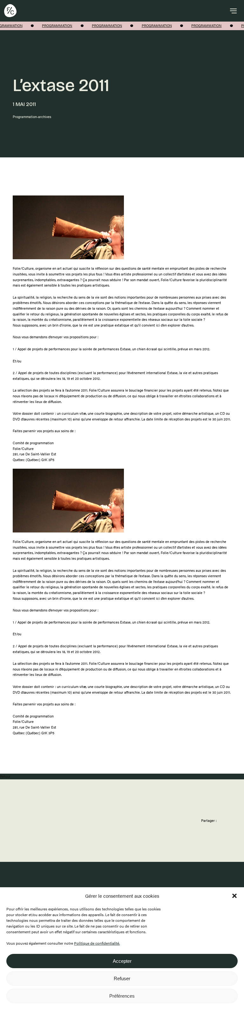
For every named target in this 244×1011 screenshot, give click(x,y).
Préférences (122, 996)
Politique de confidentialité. (97, 943)
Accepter (122, 961)
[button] (234, 896)
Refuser (122, 978)
